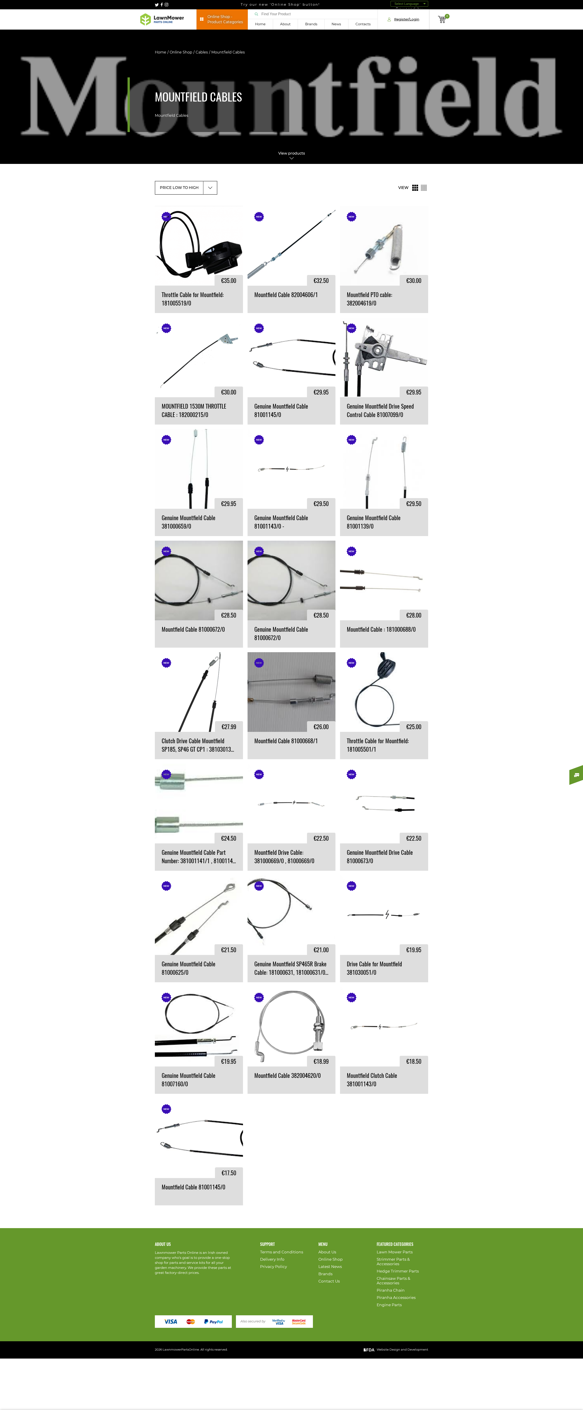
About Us (327, 1252)
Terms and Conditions (281, 1252)
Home (260, 24)
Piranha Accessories (396, 1298)
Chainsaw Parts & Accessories (393, 1281)
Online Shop (181, 52)
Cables (202, 52)
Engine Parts (389, 1305)
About (285, 24)
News (336, 24)
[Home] (162, 19)
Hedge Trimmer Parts (398, 1271)
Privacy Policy (273, 1267)
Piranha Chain (391, 1290)
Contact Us (329, 1281)
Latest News (330, 1267)
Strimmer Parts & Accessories (393, 1261)
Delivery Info (272, 1259)
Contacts (363, 24)
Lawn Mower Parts (395, 1252)
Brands (311, 24)
